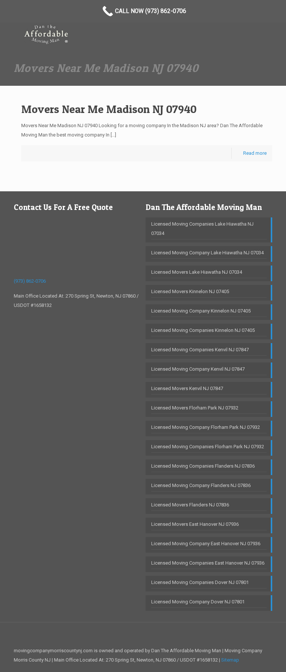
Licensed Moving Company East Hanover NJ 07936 (205, 543)
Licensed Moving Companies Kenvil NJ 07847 (200, 349)
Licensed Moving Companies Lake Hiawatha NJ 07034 (202, 228)
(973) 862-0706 (30, 281)
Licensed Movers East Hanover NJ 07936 (195, 524)
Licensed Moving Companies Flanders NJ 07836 (203, 466)
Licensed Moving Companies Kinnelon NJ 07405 (203, 330)
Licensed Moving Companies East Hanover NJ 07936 (207, 563)
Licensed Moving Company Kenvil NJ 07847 (198, 369)
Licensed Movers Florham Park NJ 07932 (194, 408)
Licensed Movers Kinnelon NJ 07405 (190, 291)
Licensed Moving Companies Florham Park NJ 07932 (207, 446)
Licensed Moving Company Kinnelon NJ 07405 (201, 311)
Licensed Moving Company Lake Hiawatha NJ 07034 (207, 252)
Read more (255, 153)
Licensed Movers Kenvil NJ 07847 (187, 388)
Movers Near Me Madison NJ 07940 (109, 109)
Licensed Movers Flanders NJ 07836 (190, 505)
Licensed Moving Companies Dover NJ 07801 (200, 582)
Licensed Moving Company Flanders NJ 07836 (201, 485)
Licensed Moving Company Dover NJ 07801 (198, 602)
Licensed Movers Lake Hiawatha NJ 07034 (196, 272)
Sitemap (230, 660)
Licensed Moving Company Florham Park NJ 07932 (205, 427)
